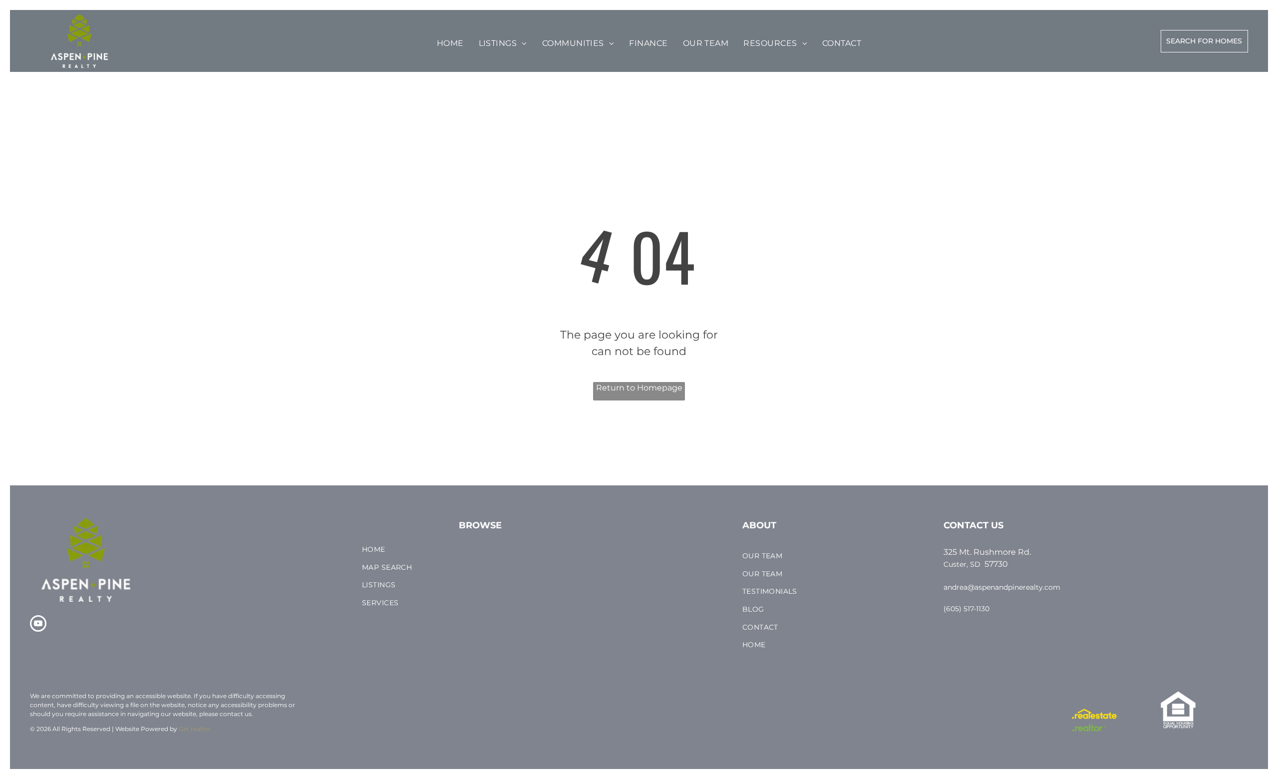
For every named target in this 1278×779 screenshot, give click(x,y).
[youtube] (38, 624)
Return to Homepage (639, 387)
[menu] (37, 36)
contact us (236, 714)
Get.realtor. (195, 729)
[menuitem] (450, 43)
